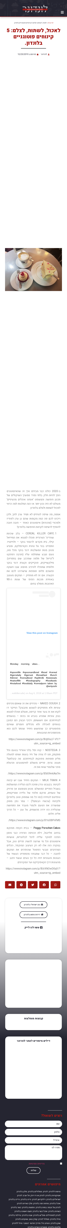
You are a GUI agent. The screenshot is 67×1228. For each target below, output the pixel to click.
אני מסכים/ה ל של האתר (39, 1164)
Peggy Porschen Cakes (47, 828)
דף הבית (50, 23)
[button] (62, 12)
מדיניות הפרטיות (37, 1164)
